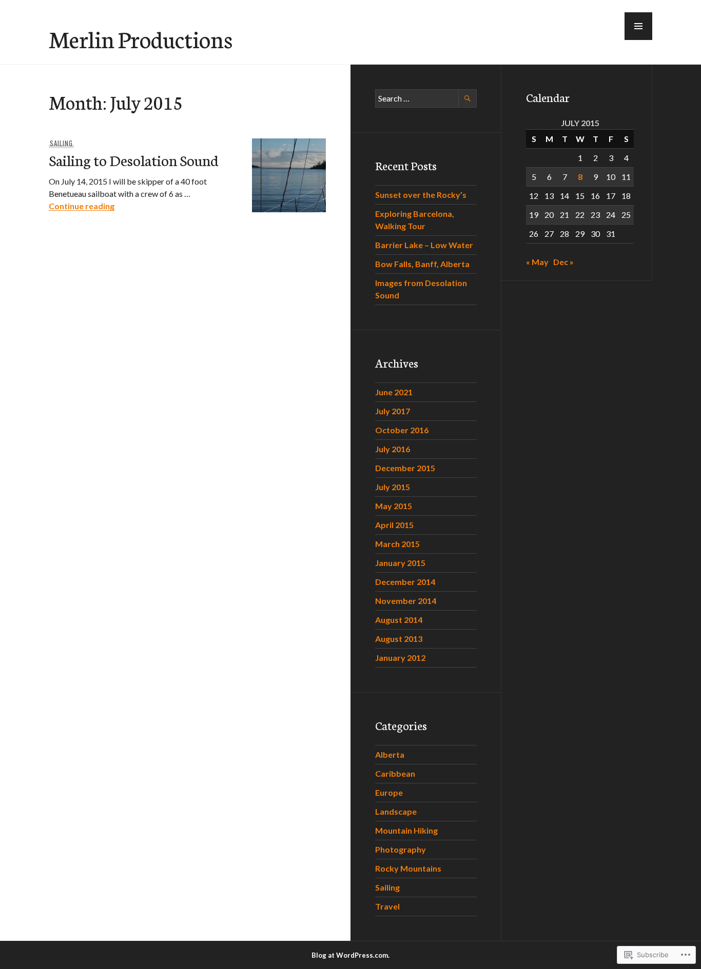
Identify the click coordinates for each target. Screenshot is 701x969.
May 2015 (393, 506)
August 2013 (398, 638)
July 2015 (392, 487)
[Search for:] (426, 98)
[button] (638, 26)
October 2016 (402, 430)
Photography (400, 849)
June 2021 (394, 392)
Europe (389, 792)
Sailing (61, 143)
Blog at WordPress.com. (350, 955)
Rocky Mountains (408, 868)
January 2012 (400, 657)
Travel (387, 906)
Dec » (563, 262)
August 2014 (398, 619)
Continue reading (81, 206)
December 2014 (405, 582)
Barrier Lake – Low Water (424, 245)
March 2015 (397, 544)
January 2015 (400, 563)
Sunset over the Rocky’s (420, 194)
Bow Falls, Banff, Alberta (422, 264)
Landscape (396, 811)
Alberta (389, 754)
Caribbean (395, 773)
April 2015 (394, 525)
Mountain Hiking (406, 830)
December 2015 (405, 468)
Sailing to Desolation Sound (134, 159)
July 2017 (392, 411)
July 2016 (392, 449)
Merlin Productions (140, 38)
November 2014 (405, 600)
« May (537, 262)
